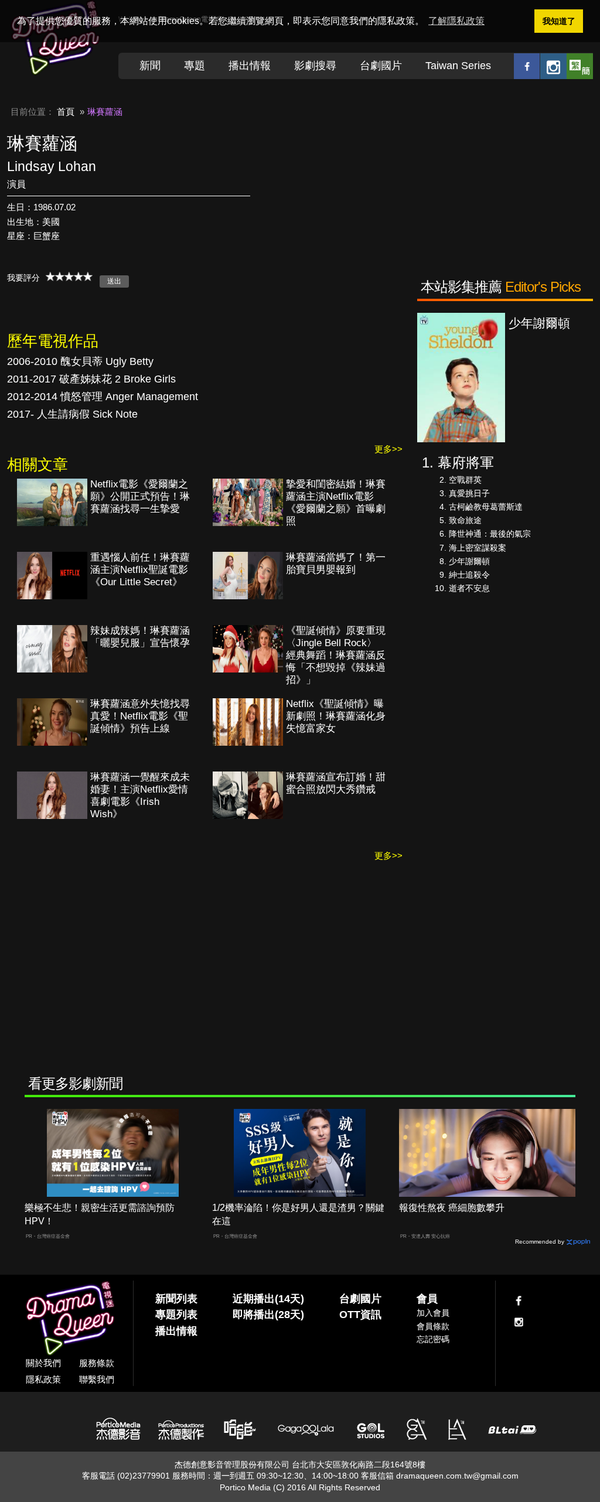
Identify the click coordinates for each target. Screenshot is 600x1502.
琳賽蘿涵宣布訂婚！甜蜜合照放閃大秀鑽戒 (336, 783)
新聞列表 (176, 1299)
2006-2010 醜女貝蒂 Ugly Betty (80, 361)
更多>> (388, 449)
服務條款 (96, 1363)
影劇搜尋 (315, 65)
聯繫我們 (96, 1379)
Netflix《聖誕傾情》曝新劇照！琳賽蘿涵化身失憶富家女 (336, 716)
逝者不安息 (469, 588)
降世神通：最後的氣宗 (490, 533)
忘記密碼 (433, 1339)
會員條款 (433, 1326)
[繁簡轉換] (580, 66)
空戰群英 (465, 479)
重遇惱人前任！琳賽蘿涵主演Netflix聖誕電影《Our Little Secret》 (140, 570)
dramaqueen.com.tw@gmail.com (457, 1475)
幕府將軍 (466, 462)
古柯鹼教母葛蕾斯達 (486, 506)
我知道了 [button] (559, 21)
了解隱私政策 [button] (456, 21)
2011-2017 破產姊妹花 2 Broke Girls (91, 379)
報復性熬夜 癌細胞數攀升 (451, 1208)
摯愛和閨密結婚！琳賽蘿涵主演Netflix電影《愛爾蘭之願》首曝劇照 (336, 503)
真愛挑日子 (469, 493)
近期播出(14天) (268, 1299)
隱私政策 (43, 1379)
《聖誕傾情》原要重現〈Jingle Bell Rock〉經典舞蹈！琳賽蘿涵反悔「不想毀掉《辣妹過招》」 (336, 655)
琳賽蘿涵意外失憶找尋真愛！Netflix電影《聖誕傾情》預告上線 (140, 716)
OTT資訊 (360, 1314)
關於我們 (43, 1363)
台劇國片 (381, 65)
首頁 (65, 112)
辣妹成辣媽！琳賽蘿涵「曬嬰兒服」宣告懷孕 (140, 636)
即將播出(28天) (268, 1314)
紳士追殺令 (469, 574)
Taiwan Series (458, 65)
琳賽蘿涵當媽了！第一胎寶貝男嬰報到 (336, 563)
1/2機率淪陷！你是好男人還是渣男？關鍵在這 (298, 1214)
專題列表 (176, 1314)
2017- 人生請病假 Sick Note (72, 414)
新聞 (150, 65)
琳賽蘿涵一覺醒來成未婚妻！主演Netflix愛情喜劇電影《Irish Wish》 (140, 796)
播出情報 (250, 65)
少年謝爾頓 (469, 561)
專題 (194, 65)
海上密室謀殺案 (477, 547)
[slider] (69, 276)
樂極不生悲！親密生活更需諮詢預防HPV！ (100, 1214)
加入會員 (433, 1312)
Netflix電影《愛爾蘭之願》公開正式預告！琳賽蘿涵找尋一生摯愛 (140, 496)
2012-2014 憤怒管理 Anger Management (102, 396)
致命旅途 (465, 520)
